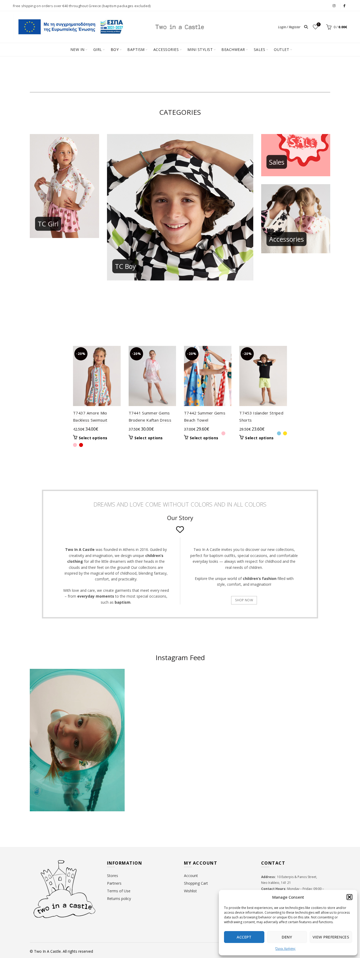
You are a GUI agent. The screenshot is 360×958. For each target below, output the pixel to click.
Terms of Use (118, 890)
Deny (287, 937)
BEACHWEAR (233, 49)
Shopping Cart (196, 883)
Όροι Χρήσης (285, 948)
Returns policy (119, 898)
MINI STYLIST (200, 49)
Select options (93, 438)
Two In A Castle (47, 951)
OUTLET (281, 49)
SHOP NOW (244, 600)
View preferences (331, 937)
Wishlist (318, 24)
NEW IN (77, 49)
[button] (349, 897)
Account (191, 875)
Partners (114, 883)
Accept (244, 937)
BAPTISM (136, 49)
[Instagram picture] (155, 694)
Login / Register (289, 27)
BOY (115, 49)
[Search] (306, 27)
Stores (112, 875)
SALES (259, 49)
